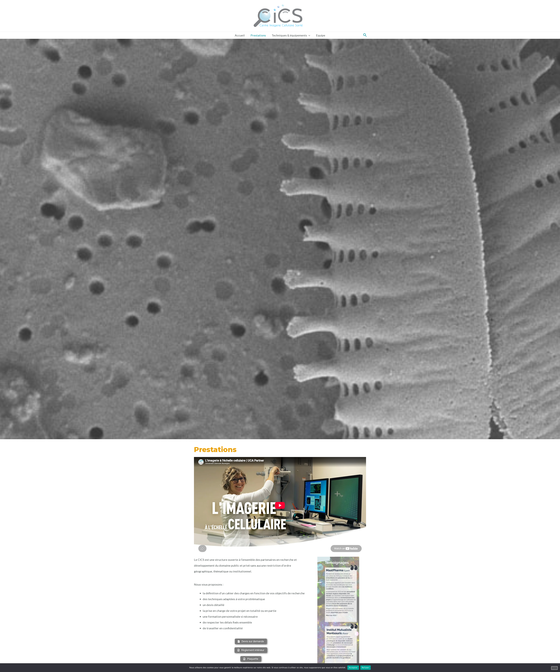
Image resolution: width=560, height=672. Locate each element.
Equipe (320, 35)
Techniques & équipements (289, 35)
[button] (365, 35)
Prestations (258, 35)
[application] (308, 35)
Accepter (353, 667)
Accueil (240, 35)
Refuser (365, 667)
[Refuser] (554, 668)
